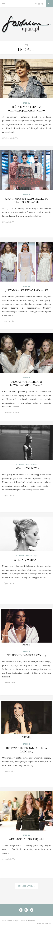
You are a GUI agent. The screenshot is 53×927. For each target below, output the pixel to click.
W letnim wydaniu (26, 559)
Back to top (43, 923)
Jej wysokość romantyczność (26, 290)
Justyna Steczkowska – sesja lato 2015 (26, 749)
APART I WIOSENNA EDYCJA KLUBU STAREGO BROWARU (26, 200)
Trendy (26, 103)
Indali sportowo (26, 468)
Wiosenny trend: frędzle (26, 839)
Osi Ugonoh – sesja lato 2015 (26, 655)
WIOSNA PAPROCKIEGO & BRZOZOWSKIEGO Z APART (26, 383)
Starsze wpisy (26, 886)
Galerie (26, 651)
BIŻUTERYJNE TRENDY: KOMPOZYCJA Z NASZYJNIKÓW (26, 108)
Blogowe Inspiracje (26, 464)
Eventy (26, 194)
